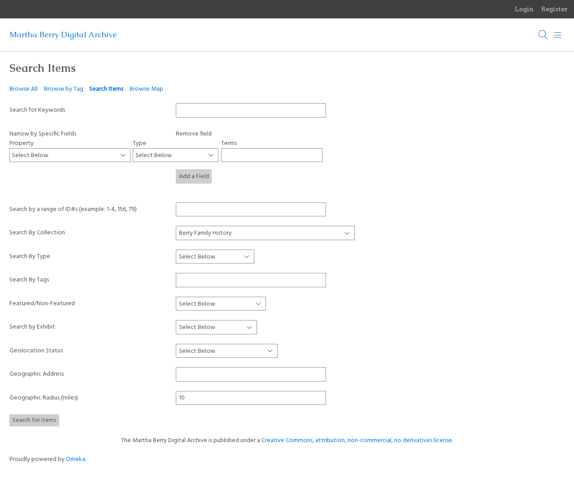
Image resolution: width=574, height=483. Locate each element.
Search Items (106, 89)
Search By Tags (29, 280)
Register (554, 9)
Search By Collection (37, 233)
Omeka (75, 459)
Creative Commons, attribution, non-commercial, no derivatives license (356, 440)
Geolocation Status (36, 351)
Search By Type (29, 256)
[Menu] (558, 35)
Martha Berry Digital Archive (63, 35)
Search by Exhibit (32, 327)
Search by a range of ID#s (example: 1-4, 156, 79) (73, 209)
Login (524, 9)
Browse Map (146, 89)
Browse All (23, 89)
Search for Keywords (37, 110)
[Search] (543, 35)
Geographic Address (36, 374)
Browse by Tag (63, 89)
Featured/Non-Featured (42, 304)
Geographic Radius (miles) (43, 398)
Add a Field (194, 176)
